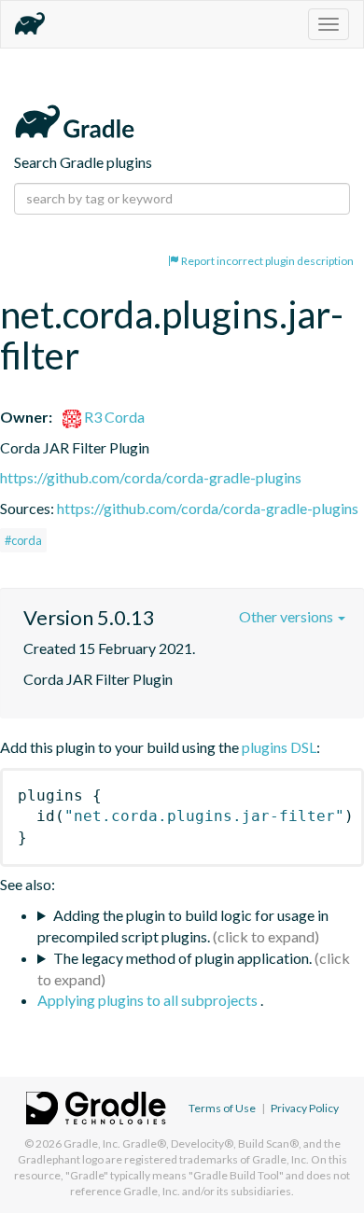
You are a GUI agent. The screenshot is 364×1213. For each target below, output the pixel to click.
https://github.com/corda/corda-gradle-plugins (150, 477)
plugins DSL (279, 747)
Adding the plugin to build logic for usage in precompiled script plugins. (183, 925)
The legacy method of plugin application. (182, 958)
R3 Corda (113, 416)
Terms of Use (222, 1108)
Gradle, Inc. (91, 1143)
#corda (23, 540)
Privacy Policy (305, 1108)
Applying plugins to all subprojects (148, 1000)
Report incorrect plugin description (266, 261)
